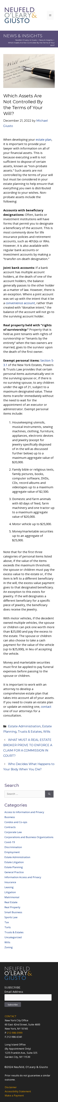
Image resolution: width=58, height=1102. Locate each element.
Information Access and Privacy (22, 877)
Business (9, 817)
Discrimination (13, 847)
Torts (7, 927)
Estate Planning (13, 867)
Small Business (13, 912)
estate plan (43, 140)
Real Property (12, 907)
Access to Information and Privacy (24, 812)
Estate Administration (24, 726)
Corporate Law (13, 832)
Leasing (9, 887)
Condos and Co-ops (15, 822)
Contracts (10, 827)
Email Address (13, 991)
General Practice (14, 872)
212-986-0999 (14, 1032)
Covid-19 (9, 842)
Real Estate (10, 902)
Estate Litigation (14, 862)
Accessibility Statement (18, 1091)
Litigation (10, 892)
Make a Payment (14, 1095)
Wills (46, 731)
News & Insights (46, 40)
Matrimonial (11, 897)
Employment (12, 852)
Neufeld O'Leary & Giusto (26, 40)
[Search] (49, 794)
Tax (6, 922)
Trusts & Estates (30, 731)
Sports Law (10, 917)
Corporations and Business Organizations (28, 837)
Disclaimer (11, 1087)
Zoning (8, 947)
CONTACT (11, 1016)
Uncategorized (13, 937)
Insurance (10, 882)
